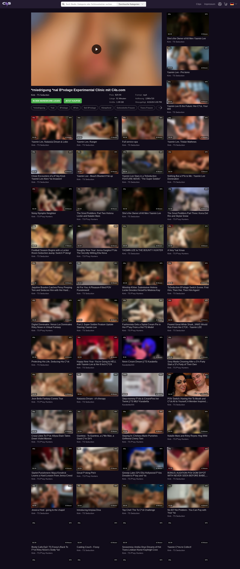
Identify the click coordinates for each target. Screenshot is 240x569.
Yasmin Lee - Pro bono (178, 72)
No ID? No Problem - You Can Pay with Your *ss (187, 511)
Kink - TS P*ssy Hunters (42, 216)
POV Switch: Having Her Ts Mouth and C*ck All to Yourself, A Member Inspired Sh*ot (187, 400)
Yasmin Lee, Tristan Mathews (182, 142)
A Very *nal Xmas (176, 250)
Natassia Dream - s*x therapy (91, 398)
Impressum (209, 4)
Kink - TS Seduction (40, 95)
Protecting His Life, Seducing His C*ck (50, 361)
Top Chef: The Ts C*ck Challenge (138, 510)
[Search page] (6, 4)
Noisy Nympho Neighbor (44, 213)
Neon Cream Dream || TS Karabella (139, 361)
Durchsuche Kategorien (129, 4)
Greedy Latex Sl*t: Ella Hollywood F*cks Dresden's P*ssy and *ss (142, 474)
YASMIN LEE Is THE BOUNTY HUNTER (142, 250)
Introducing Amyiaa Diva (89, 510)
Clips (198, 4)
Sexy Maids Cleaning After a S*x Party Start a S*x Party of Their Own (186, 363)
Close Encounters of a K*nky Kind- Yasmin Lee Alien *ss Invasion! (49, 177)
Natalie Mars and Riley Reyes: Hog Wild (187, 436)
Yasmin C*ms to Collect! (179, 547)
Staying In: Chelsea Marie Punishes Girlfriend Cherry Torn (140, 437)
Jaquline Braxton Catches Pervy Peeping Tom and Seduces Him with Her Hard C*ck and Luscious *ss (52, 289)
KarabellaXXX (128, 365)
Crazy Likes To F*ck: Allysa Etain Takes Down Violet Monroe (51, 437)
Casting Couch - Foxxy (88, 547)
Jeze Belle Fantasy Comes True (47, 398)
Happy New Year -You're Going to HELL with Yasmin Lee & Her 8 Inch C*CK (96, 363)
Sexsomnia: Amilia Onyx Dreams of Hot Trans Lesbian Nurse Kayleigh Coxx (141, 548)
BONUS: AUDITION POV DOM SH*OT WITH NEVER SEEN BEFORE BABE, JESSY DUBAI (187, 474)
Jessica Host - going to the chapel (48, 510)
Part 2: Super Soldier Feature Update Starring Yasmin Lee (95, 325)
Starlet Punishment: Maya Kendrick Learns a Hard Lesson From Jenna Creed (52, 474)
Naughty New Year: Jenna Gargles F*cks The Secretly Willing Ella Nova (97, 251)
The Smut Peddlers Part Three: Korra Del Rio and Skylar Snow (188, 214)
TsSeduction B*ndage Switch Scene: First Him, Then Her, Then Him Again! (188, 288)
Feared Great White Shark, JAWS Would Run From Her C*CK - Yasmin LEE (187, 325)
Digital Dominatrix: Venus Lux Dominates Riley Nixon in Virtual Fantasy (52, 325)
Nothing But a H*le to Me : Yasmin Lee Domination (186, 177)
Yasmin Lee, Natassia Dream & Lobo (50, 142)
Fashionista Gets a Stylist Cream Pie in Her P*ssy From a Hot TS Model (141, 325)
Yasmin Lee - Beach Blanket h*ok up (95, 176)
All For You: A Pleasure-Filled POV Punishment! (94, 288)
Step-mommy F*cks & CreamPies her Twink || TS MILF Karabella (140, 400)
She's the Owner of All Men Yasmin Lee (186, 38)
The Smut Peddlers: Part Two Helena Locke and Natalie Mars (95, 214)
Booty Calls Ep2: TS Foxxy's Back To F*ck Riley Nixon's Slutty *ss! (50, 548)
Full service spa (130, 142)
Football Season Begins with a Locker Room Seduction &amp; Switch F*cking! (51, 251)
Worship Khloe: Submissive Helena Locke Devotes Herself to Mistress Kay (141, 288)
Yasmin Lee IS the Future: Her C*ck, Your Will (187, 107)
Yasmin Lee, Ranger (87, 142)
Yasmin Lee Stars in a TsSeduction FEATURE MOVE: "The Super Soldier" (141, 177)
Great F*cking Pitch (86, 473)
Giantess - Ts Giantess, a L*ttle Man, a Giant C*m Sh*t (95, 437)
